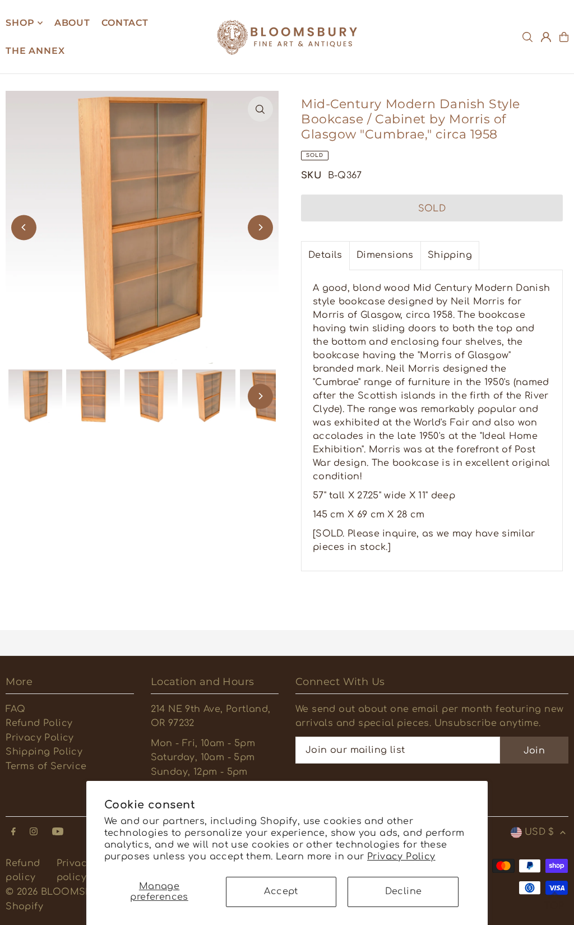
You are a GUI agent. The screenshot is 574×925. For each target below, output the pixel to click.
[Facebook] (13, 832)
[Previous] (23, 227)
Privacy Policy (401, 857)
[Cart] (563, 37)
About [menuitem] (72, 22)
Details (325, 255)
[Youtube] (57, 832)
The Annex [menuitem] (35, 50)
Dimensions (385, 255)
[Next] (260, 227)
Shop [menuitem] (20, 22)
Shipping (450, 255)
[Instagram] (34, 832)
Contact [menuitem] (125, 22)
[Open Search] (527, 37)
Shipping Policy (44, 752)
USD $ (539, 832)
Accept (281, 891)
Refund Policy (39, 723)
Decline (403, 891)
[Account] (546, 37)
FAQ (15, 709)
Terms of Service (46, 766)
